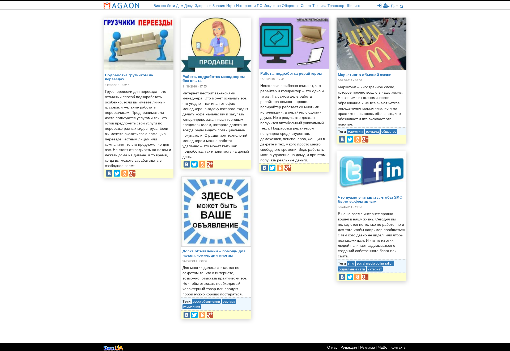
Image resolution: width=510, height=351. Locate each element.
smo (351, 263)
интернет (375, 269)
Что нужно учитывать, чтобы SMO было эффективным (370, 199)
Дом (179, 5)
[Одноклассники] (124, 173)
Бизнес (160, 5)
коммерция (191, 306)
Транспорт (337, 5)
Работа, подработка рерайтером (291, 73)
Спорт (306, 5)
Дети (171, 5)
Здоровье (203, 5)
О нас (332, 347)
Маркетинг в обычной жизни (365, 74)
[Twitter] (117, 173)
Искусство (272, 5)
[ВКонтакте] (109, 173)
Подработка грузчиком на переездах (129, 76)
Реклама (367, 347)
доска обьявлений (206, 301)
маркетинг (355, 131)
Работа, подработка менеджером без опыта (213, 78)
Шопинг (353, 5)
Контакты (398, 347)
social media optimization (375, 263)
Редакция (349, 347)
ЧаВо (382, 347)
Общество (291, 5)
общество (388, 131)
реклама (372, 131)
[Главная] (121, 5)
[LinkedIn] (140, 173)
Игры (230, 5)
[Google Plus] (132, 173)
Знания (218, 5)
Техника (319, 5)
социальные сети (352, 269)
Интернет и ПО (249, 5)
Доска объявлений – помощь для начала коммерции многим (213, 252)
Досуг (189, 5)
